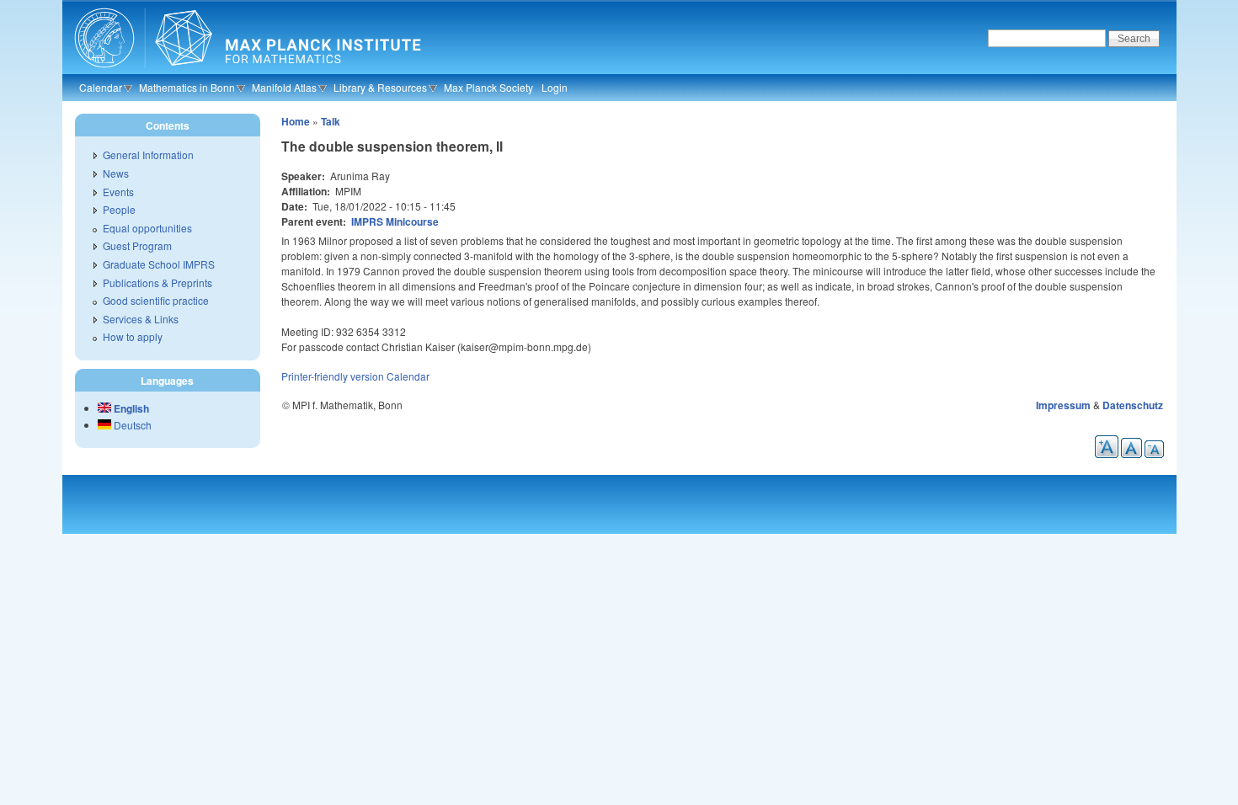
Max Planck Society (488, 87)
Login (555, 87)
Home (295, 121)
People (119, 209)
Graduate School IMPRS (159, 264)
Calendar (100, 87)
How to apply (133, 336)
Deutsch (131, 425)
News (116, 173)
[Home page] (245, 71)
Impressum (1063, 405)
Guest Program (137, 245)
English (130, 408)
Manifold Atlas (284, 87)
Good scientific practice (156, 300)
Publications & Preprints (157, 282)
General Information (148, 154)
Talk (330, 121)
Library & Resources (380, 87)
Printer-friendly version (332, 376)
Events (118, 191)
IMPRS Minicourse (395, 221)
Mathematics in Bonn (187, 87)
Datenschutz (1132, 405)
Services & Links (141, 319)
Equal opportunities (147, 228)
